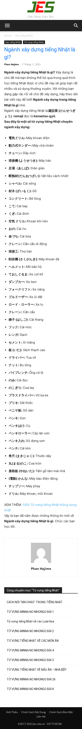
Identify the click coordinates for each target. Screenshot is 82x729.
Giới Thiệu (12, 712)
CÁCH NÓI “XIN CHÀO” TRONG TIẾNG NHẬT (35, 602)
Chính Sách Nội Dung (33, 712)
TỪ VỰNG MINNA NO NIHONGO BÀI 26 (31, 679)
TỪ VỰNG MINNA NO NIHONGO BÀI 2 (30, 631)
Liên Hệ (41, 716)
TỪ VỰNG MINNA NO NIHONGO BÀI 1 (30, 611)
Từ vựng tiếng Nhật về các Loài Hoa (30, 621)
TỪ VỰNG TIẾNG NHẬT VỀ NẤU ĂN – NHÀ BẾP (36, 669)
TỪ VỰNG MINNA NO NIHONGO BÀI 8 (30, 689)
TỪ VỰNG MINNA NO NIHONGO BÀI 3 (30, 660)
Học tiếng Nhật (24, 35)
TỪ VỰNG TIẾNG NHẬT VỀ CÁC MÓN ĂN (33, 640)
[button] (76, 25)
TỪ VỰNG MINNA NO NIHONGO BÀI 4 (30, 650)
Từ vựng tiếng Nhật (34, 42)
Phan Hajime (11, 64)
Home (7, 35)
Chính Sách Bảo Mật (61, 712)
